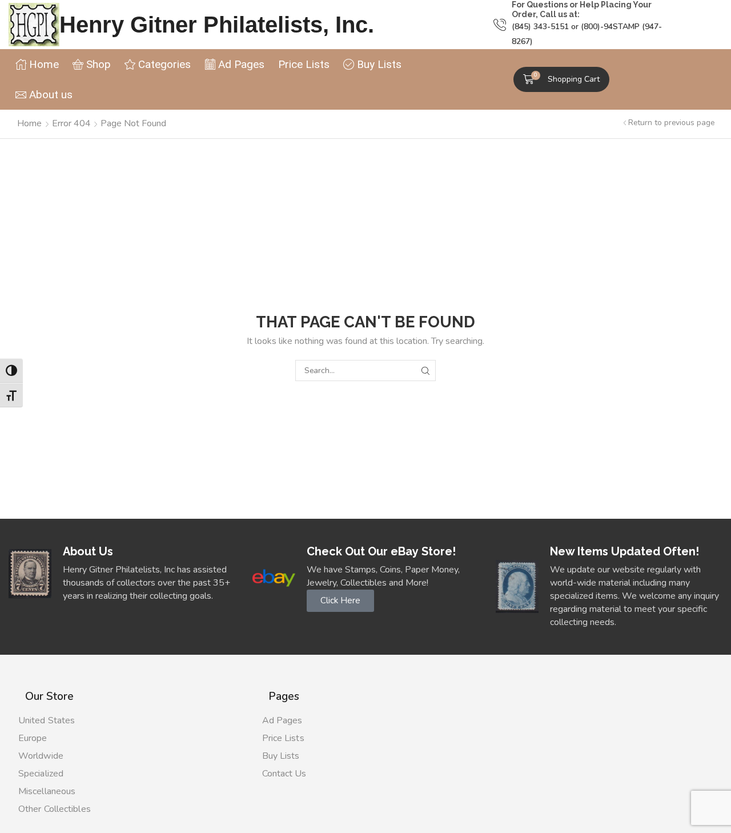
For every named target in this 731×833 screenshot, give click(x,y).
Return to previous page (671, 122)
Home (29, 123)
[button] (561, 79)
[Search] (425, 370)
